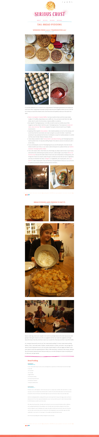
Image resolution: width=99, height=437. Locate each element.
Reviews (52, 20)
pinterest (67, 2)
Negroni (48, 158)
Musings (59, 20)
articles (43, 127)
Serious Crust (50, 9)
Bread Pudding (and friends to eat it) (49, 202)
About (39, 20)
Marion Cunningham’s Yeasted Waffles (37, 117)
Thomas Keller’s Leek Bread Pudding (52, 139)
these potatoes (44, 131)
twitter (64, 2)
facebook (62, 2)
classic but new (35, 127)
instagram (69, 2)
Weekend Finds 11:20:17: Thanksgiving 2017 (49, 30)
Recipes (45, 20)
